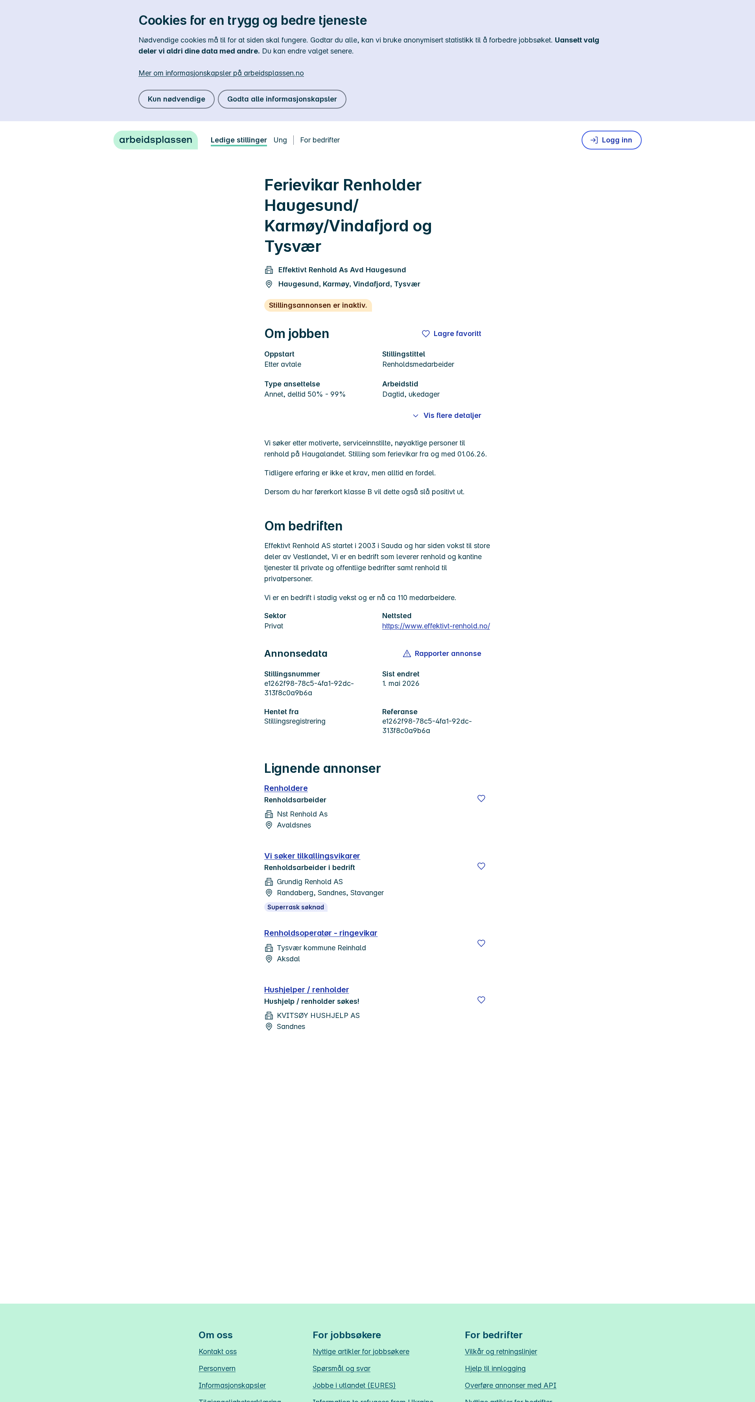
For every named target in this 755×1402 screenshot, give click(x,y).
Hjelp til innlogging (495, 1368)
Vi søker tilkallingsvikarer (312, 856)
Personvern (217, 1368)
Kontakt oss (218, 1351)
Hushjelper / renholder (306, 989)
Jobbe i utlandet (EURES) (354, 1385)
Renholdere (286, 788)
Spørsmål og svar (341, 1368)
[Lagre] (481, 798)
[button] (442, 653)
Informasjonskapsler (232, 1385)
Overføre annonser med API (510, 1385)
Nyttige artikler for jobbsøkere (361, 1351)
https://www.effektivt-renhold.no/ (436, 626)
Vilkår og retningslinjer (501, 1351)
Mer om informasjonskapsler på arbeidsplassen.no (221, 73)
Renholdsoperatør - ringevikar (321, 933)
